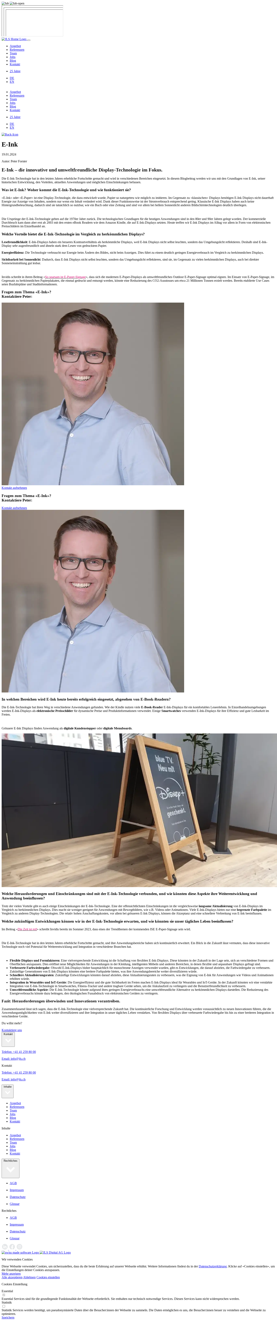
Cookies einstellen (48, 1277)
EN (12, 81)
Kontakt (15, 64)
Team (13, 53)
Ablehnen (29, 1277)
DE (12, 78)
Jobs (12, 57)
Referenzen (17, 49)
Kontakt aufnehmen (14, 488)
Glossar (14, 1204)
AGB (13, 1183)
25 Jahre (15, 71)
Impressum (17, 1190)
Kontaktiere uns (12, 1030)
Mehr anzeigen (11, 1273)
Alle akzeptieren (12, 1277)
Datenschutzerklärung (213, 1266)
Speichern (8, 1317)
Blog (13, 60)
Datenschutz (18, 1197)
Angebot (15, 46)
